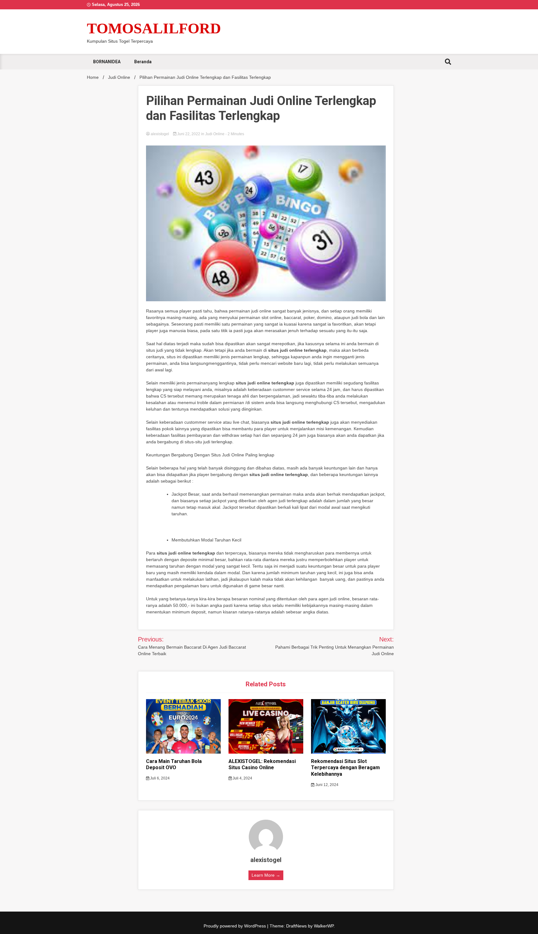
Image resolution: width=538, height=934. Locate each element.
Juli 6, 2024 (159, 778)
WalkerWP (323, 925)
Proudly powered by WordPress (235, 925)
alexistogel (160, 134)
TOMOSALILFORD (154, 28)
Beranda (143, 61)
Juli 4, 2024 (242, 778)
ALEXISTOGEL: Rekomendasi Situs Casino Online (262, 764)
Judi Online (214, 134)
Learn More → (266, 875)
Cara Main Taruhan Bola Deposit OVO (174, 764)
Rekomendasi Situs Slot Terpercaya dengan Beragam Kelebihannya (345, 767)
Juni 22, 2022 (188, 134)
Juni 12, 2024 (326, 785)
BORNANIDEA (106, 61)
